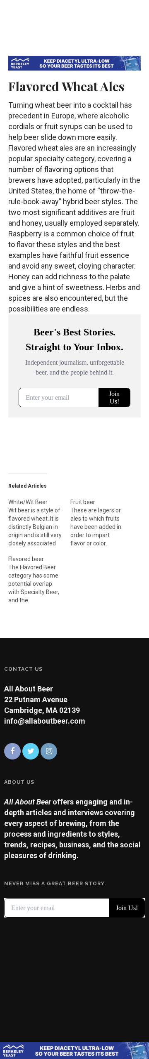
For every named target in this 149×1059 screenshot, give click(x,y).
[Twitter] (30, 751)
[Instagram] (49, 751)
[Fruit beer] (101, 518)
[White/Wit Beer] (39, 518)
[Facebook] (12, 751)
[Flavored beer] (39, 575)
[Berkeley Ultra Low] (74, 62)
